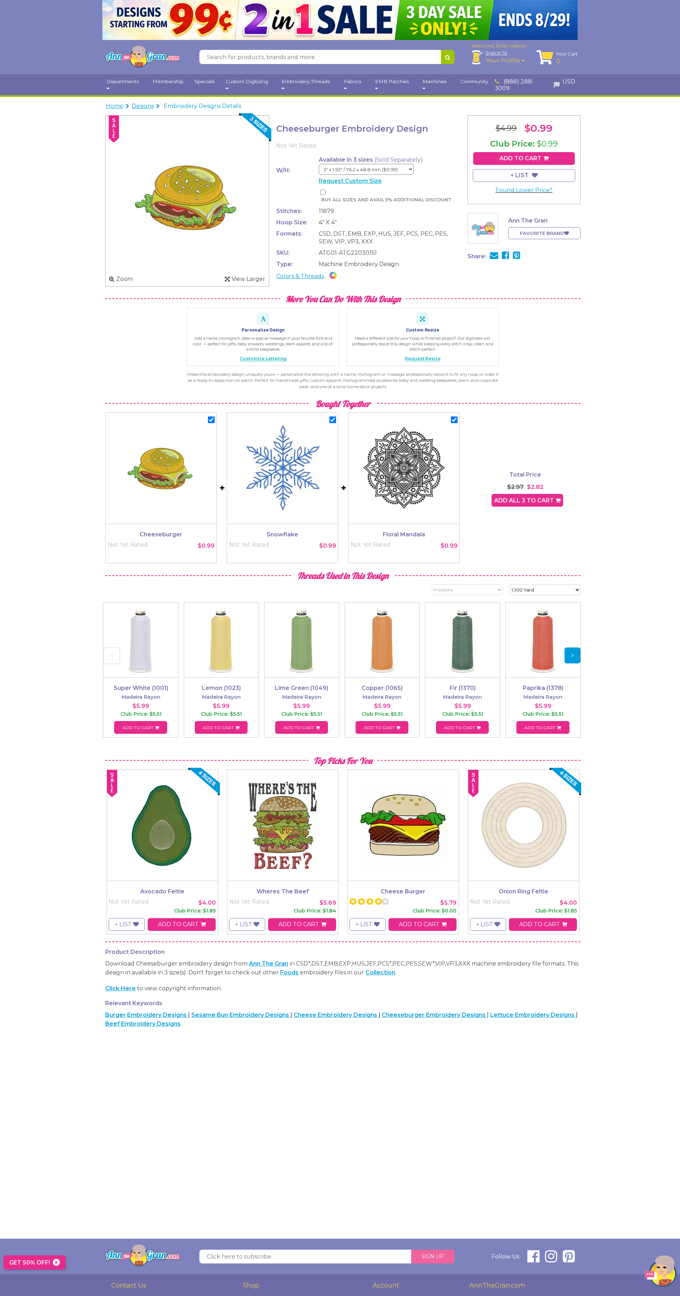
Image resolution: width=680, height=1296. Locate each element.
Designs (143, 106)
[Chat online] (660, 1272)
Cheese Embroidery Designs (336, 1015)
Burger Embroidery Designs (146, 1015)
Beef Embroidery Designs (143, 1023)
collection (380, 972)
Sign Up (432, 1256)
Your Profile (503, 60)
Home (114, 106)
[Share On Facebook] (505, 256)
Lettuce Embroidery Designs (533, 1015)
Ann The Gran (268, 963)
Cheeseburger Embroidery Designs (434, 1015)
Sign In (496, 53)
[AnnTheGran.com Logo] (142, 57)
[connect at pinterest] (569, 1259)
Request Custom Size (350, 181)
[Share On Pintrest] (516, 256)
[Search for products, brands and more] (447, 57)
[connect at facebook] (533, 1259)
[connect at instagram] (551, 1259)
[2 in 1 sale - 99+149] (340, 20)
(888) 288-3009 (514, 85)
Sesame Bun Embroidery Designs (240, 1015)
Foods (289, 972)
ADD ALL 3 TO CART (524, 500)
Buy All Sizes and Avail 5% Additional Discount (386, 199)
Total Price (525, 474)
